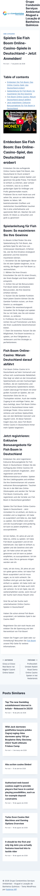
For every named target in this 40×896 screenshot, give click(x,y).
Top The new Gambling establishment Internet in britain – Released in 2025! (19, 705)
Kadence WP (11, 889)
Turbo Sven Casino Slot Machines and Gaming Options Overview (17, 820)
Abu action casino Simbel (18, 764)
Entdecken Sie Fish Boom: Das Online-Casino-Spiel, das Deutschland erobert (20, 85)
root (7, 64)
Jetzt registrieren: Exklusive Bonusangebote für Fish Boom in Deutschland (21, 105)
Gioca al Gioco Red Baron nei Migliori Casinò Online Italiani (9, 666)
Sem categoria (9, 34)
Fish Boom (31, 641)
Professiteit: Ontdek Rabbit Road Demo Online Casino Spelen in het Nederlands (31, 669)
